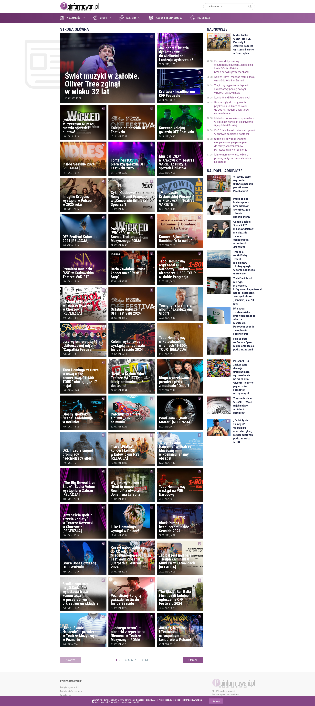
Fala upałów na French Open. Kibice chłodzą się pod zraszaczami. (243, 344)
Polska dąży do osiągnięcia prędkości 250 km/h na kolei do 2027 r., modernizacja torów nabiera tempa (231, 108)
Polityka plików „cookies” (71, 691)
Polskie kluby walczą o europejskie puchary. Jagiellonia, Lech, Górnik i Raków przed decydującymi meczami (233, 67)
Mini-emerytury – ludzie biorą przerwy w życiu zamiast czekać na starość (233, 158)
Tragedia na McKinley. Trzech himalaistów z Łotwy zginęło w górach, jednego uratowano (244, 262)
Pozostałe (203, 17)
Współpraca (65, 695)
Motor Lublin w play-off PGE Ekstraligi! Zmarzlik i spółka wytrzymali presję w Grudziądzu (243, 44)
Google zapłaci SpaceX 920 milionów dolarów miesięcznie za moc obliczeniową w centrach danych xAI (243, 234)
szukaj (250, 6)
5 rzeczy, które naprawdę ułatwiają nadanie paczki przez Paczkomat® (243, 184)
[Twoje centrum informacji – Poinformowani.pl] (79, 6)
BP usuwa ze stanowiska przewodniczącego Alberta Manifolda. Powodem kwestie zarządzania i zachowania (244, 321)
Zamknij (216, 701)
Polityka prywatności (69, 687)
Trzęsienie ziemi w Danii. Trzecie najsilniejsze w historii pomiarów (242, 405)
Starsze (193, 660)
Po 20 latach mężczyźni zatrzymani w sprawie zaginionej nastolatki (234, 132)
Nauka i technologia (169, 17)
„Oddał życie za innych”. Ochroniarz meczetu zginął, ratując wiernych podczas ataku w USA (243, 431)
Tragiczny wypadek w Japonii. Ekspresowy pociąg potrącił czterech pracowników (231, 89)
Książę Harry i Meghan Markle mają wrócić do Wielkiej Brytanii (234, 78)
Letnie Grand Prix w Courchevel (232, 97)
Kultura (131, 17)
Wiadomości (73, 17)
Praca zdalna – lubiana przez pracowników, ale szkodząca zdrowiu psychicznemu (241, 207)
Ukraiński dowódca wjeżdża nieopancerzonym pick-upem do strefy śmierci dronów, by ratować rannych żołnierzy (230, 144)
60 (142, 660)
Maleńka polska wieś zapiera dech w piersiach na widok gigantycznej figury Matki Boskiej (234, 122)
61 (146, 660)
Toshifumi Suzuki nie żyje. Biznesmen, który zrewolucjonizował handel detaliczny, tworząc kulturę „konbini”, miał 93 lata (244, 291)
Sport (103, 17)
